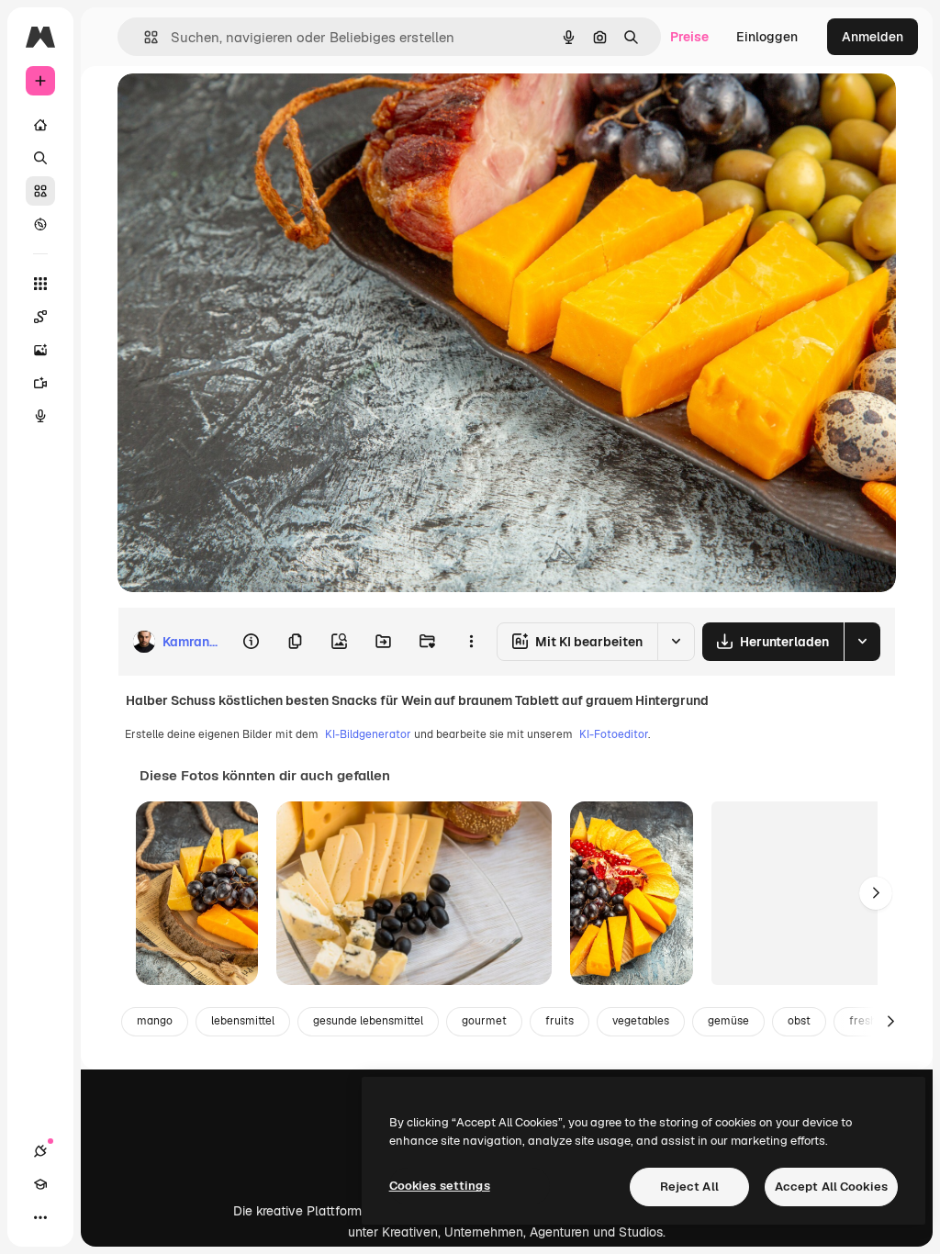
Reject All (689, 1186)
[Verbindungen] (40, 1151)
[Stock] (40, 191)
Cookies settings (439, 1185)
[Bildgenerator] (40, 349)
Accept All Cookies (831, 1186)
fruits (559, 1020)
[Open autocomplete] (143, 37)
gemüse (728, 1020)
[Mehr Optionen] (471, 641)
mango (155, 1020)
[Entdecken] (40, 224)
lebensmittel (242, 1020)
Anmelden (872, 36)
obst (799, 1020)
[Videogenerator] (40, 382)
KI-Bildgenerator (368, 734)
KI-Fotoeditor (613, 734)
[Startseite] (40, 125)
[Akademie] (40, 1184)
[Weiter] (875, 893)
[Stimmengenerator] (40, 416)
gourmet (484, 1020)
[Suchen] (40, 158)
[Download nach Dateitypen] (862, 641)
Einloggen (767, 36)
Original (235, 108)
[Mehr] (40, 1217)
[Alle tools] (40, 283)
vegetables (640, 1020)
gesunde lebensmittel (368, 1020)
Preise (689, 36)
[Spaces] (40, 316)
